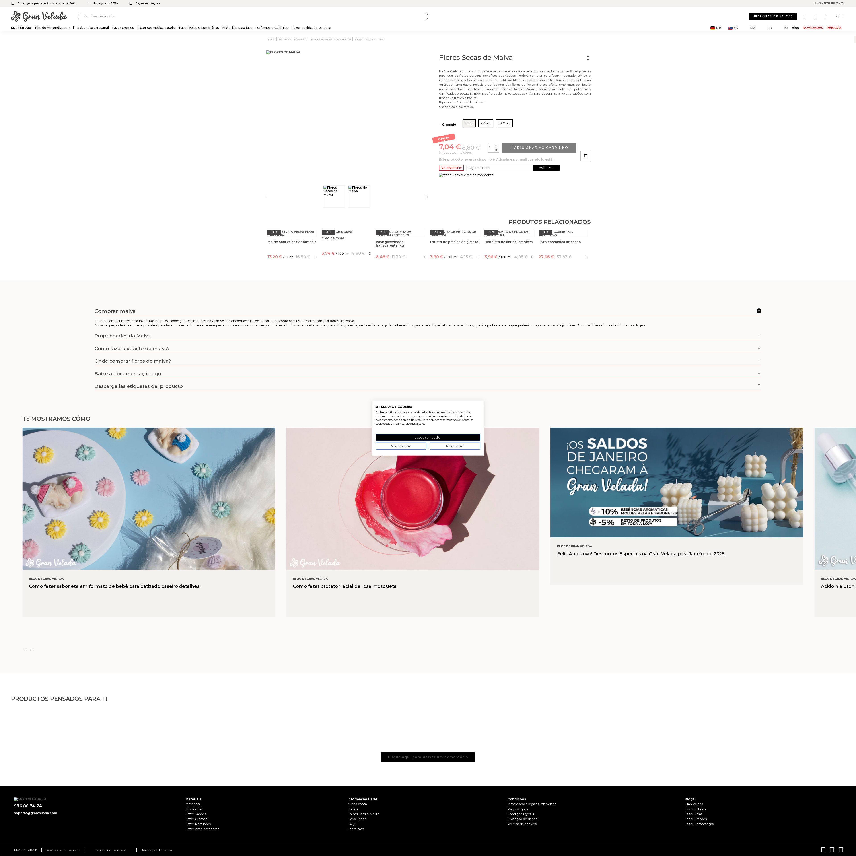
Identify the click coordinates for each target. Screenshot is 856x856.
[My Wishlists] (804, 16)
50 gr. (469, 123)
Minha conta (357, 804)
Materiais (192, 804)
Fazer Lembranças (699, 824)
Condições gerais (521, 814)
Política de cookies (522, 824)
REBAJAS (834, 27)
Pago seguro (518, 809)
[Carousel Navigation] (439, 648)
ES (786, 28)
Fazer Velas (693, 814)
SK (736, 28)
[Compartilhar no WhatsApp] (602, 143)
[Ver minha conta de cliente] (815, 16)
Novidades (812, 27)
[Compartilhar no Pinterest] (612, 143)
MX (752, 28)
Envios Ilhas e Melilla (363, 814)
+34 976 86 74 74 (830, 3)
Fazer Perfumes (198, 824)
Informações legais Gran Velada (532, 804)
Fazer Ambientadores (202, 829)
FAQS (352, 824)
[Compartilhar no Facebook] (607, 143)
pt (837, 16)
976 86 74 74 (28, 806)
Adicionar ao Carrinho (540, 148)
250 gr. (486, 123)
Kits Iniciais (193, 809)
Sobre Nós (356, 829)
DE (718, 28)
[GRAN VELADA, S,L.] (44, 17)
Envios (353, 809)
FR (770, 28)
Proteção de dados (522, 819)
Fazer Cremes (196, 819)
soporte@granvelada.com (35, 813)
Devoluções (357, 819)
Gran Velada (694, 804)
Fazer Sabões (195, 814)
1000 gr (504, 123)
